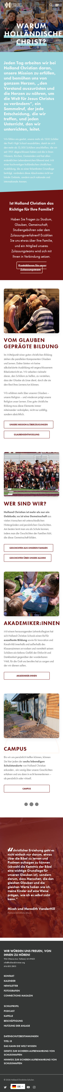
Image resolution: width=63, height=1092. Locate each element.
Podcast (9, 1011)
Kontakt (9, 976)
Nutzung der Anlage (17, 1025)
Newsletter (11, 985)
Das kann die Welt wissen (20, 1046)
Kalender (9, 980)
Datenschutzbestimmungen (21, 1036)
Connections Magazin (18, 995)
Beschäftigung (13, 1020)
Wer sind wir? (25, 503)
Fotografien (12, 990)
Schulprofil (11, 1006)
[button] (57, 4)
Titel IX (8, 1041)
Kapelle (8, 1016)
